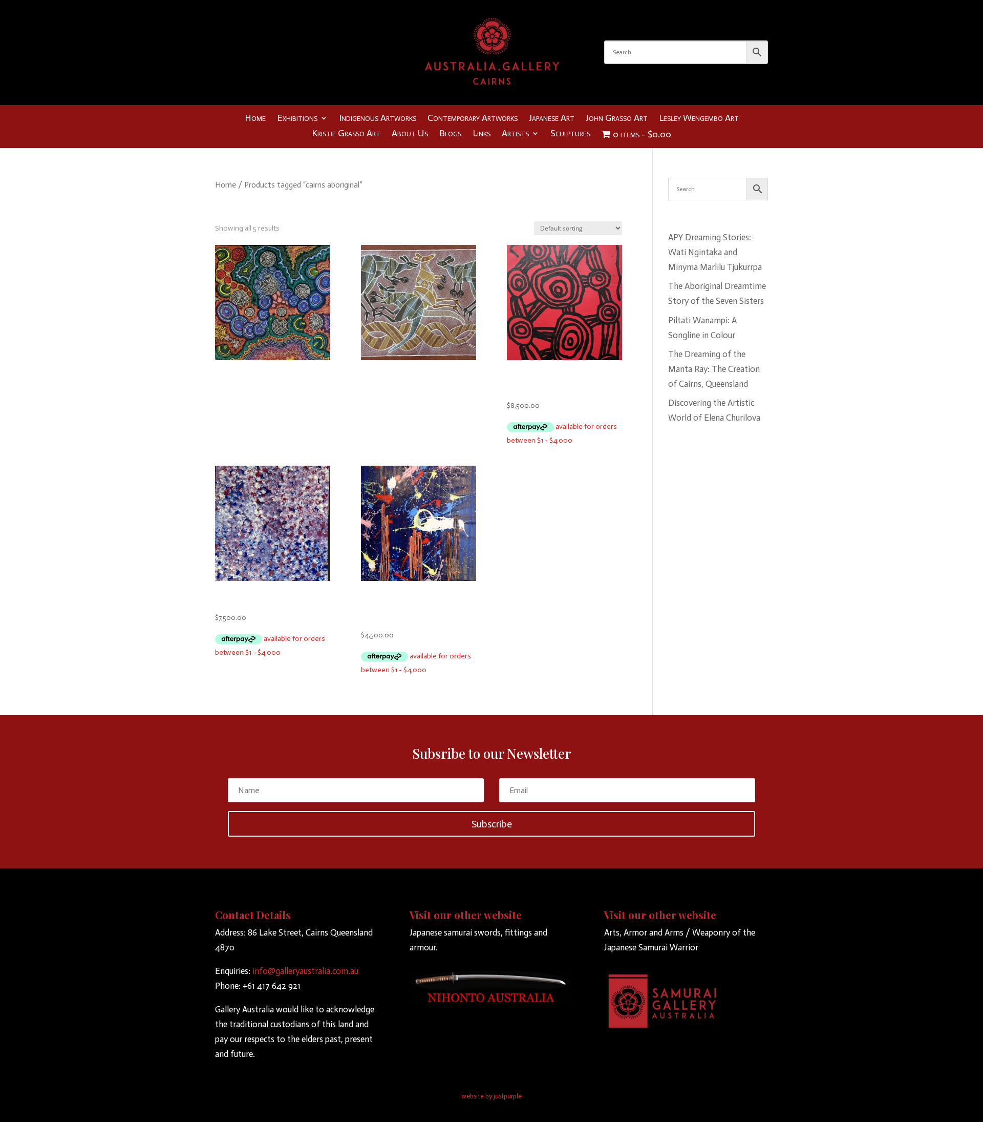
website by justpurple (491, 1096)
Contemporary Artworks (473, 118)
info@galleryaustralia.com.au (305, 971)
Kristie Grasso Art (346, 134)
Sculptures (570, 134)
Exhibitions (297, 118)
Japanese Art (551, 118)
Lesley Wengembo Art (699, 118)
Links (481, 134)
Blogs (450, 134)
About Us (410, 134)
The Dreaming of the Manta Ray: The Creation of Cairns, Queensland (714, 369)
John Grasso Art (617, 118)
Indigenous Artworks (377, 118)
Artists (515, 134)
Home (255, 118)
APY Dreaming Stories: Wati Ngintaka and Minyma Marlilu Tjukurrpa (715, 252)
